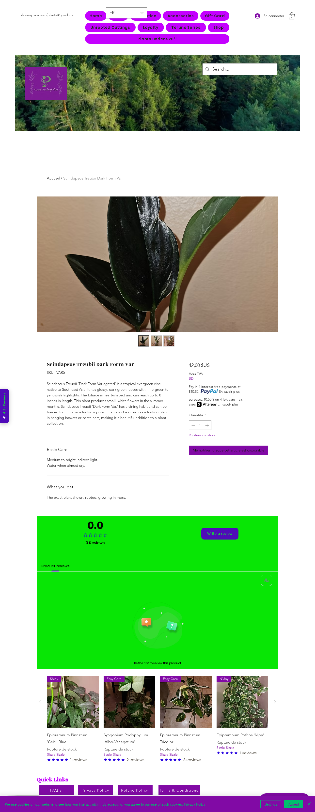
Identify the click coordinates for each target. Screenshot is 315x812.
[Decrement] (192, 425)
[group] (157, 719)
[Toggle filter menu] (266, 580)
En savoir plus (229, 391)
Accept (293, 804)
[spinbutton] (200, 425)
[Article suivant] (275, 702)
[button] (180, 16)
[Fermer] (309, 804)
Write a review (220, 533)
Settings (271, 804)
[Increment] (207, 425)
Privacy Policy (194, 804)
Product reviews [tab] (55, 566)
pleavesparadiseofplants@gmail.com (48, 15)
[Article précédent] (40, 702)
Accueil (53, 178)
